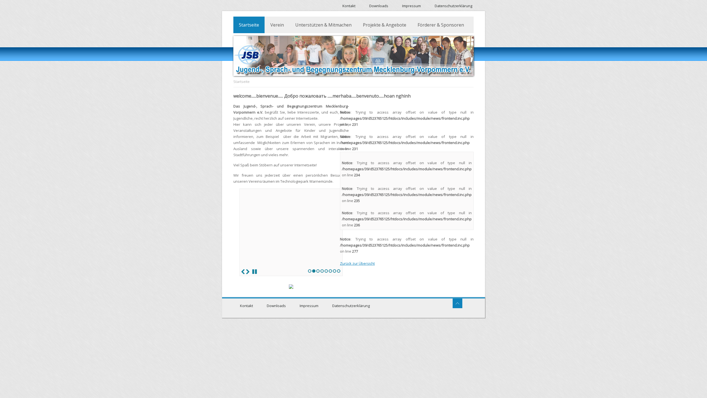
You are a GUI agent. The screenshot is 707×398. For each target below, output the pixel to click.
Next (247, 271)
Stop (254, 271)
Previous (243, 271)
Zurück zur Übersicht (357, 263)
